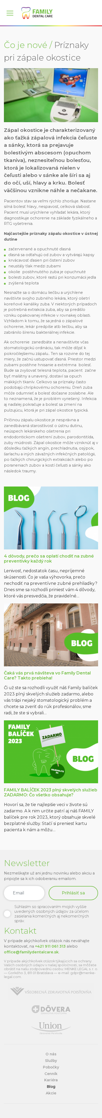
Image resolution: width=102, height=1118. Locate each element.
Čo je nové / (28, 45)
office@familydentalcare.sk (31, 952)
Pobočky (51, 1067)
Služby (51, 1060)
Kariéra (51, 1080)
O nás (51, 1054)
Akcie (51, 1093)
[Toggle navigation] (12, 13)
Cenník (51, 1074)
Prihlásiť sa (73, 892)
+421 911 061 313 (50, 946)
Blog (51, 1086)
